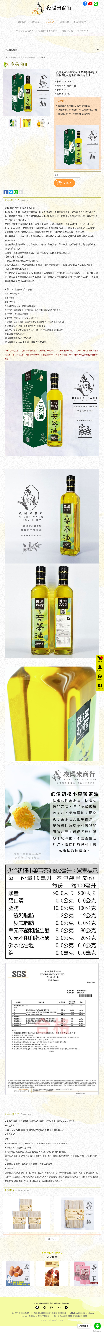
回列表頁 (52, 1239)
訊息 (66, 1307)
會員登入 (100, 670)
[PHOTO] (26, 92)
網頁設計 (44, 1320)
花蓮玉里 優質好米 (28, 57)
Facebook (85, 3)
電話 (16, 1313)
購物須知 (100, 679)
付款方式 (10, 1125)
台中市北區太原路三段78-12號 (37, 1316)
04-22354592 (24, 1313)
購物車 (100, 659)
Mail (59, 1307)
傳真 (36, 1313)
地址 (23, 1316)
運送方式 (10, 1134)
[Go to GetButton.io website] (97, 1331)
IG (51, 1307)
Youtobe (90, 3)
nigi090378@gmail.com (84, 1313)
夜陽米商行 (52, 8)
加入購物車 (67, 183)
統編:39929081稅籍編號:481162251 (52, 1313)
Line (95, 3)
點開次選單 (12, 50)
